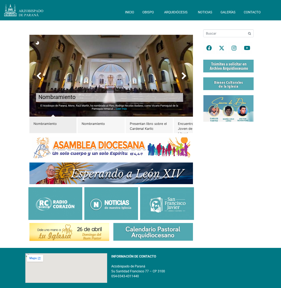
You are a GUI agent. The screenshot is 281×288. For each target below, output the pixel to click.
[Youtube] (246, 48)
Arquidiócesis (176, 12)
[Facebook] (209, 48)
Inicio (129, 12)
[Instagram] (234, 48)
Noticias (205, 12)
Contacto (252, 12)
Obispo (148, 12)
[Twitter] (221, 48)
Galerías (228, 12)
